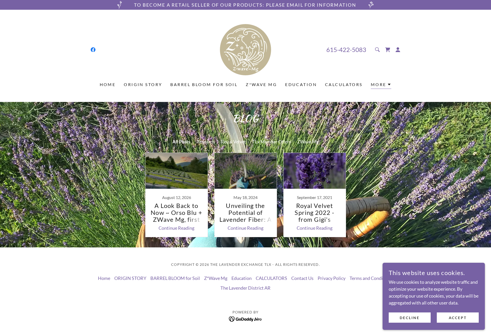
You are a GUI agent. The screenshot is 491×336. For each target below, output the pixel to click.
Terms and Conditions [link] (371, 278)
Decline (410, 318)
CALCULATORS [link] (344, 84)
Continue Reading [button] (176, 228)
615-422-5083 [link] (346, 49)
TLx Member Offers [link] (271, 141)
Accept (458, 318)
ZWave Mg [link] (308, 141)
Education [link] (301, 84)
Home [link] (108, 84)
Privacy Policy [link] (331, 278)
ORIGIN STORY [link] (143, 84)
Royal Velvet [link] (233, 141)
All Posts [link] (181, 141)
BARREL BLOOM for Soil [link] (204, 84)
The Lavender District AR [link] (245, 288)
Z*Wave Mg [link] (261, 84)
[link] (93, 50)
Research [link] (205, 141)
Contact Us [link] (302, 278)
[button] (398, 50)
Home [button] (104, 278)
